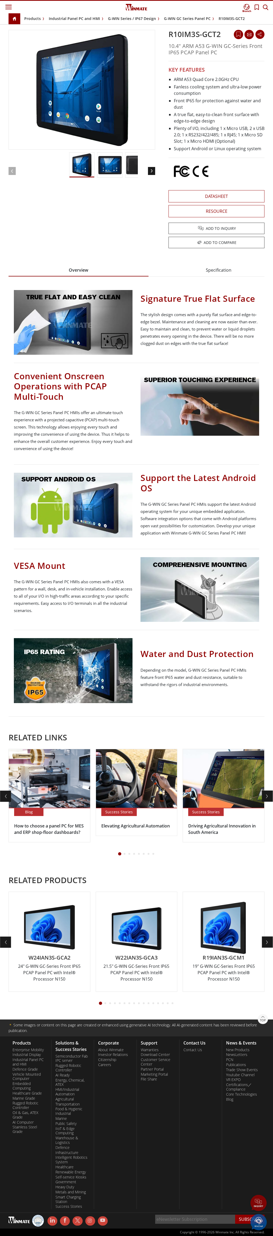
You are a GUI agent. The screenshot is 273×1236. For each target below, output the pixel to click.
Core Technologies (241, 1094)
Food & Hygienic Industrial (68, 1111)
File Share (149, 1079)
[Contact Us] (249, 34)
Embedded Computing (22, 1086)
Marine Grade (24, 1098)
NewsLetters (236, 1054)
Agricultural (64, 1099)
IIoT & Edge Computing (65, 1131)
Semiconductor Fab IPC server (71, 1058)
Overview (78, 270)
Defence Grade (25, 1069)
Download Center (155, 1054)
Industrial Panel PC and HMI (74, 18)
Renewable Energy (70, 1172)
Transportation (67, 1104)
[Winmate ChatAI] (258, 1222)
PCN (229, 1059)
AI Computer (23, 1122)
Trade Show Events (242, 1069)
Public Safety (66, 1123)
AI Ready (62, 1075)
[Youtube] (102, 1221)
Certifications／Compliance (239, 1087)
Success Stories (68, 1206)
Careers (104, 1064)
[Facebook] (65, 1221)
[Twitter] (77, 1220)
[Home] (14, 19)
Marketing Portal (154, 1074)
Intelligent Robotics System (71, 1159)
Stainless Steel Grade (25, 1129)
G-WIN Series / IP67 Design (132, 18)
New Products (238, 1049)
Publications (236, 1064)
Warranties (150, 1049)
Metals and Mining (70, 1192)
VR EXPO (233, 1079)
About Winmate (111, 1049)
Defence (62, 1147)
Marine (61, 1118)
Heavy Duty (64, 1187)
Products (32, 18)
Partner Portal (152, 1069)
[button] (258, 1203)
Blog (229, 1099)
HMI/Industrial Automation (67, 1091)
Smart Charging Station (68, 1199)
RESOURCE (216, 211)
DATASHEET (216, 196)
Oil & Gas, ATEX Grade (25, 1115)
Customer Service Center (155, 1062)
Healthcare (64, 1167)
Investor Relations (113, 1054)
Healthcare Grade (27, 1093)
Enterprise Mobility (28, 1049)
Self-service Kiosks (70, 1177)
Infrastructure (66, 1152)
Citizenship (107, 1059)
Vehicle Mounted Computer (27, 1076)
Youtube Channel (240, 1074)
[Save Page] (238, 34)
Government (65, 1182)
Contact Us (192, 1049)
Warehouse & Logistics (66, 1140)
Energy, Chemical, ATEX (70, 1082)
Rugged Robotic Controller (25, 1105)
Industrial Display (27, 1054)
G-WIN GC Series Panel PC (187, 18)
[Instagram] (90, 1221)
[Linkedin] (52, 1221)
